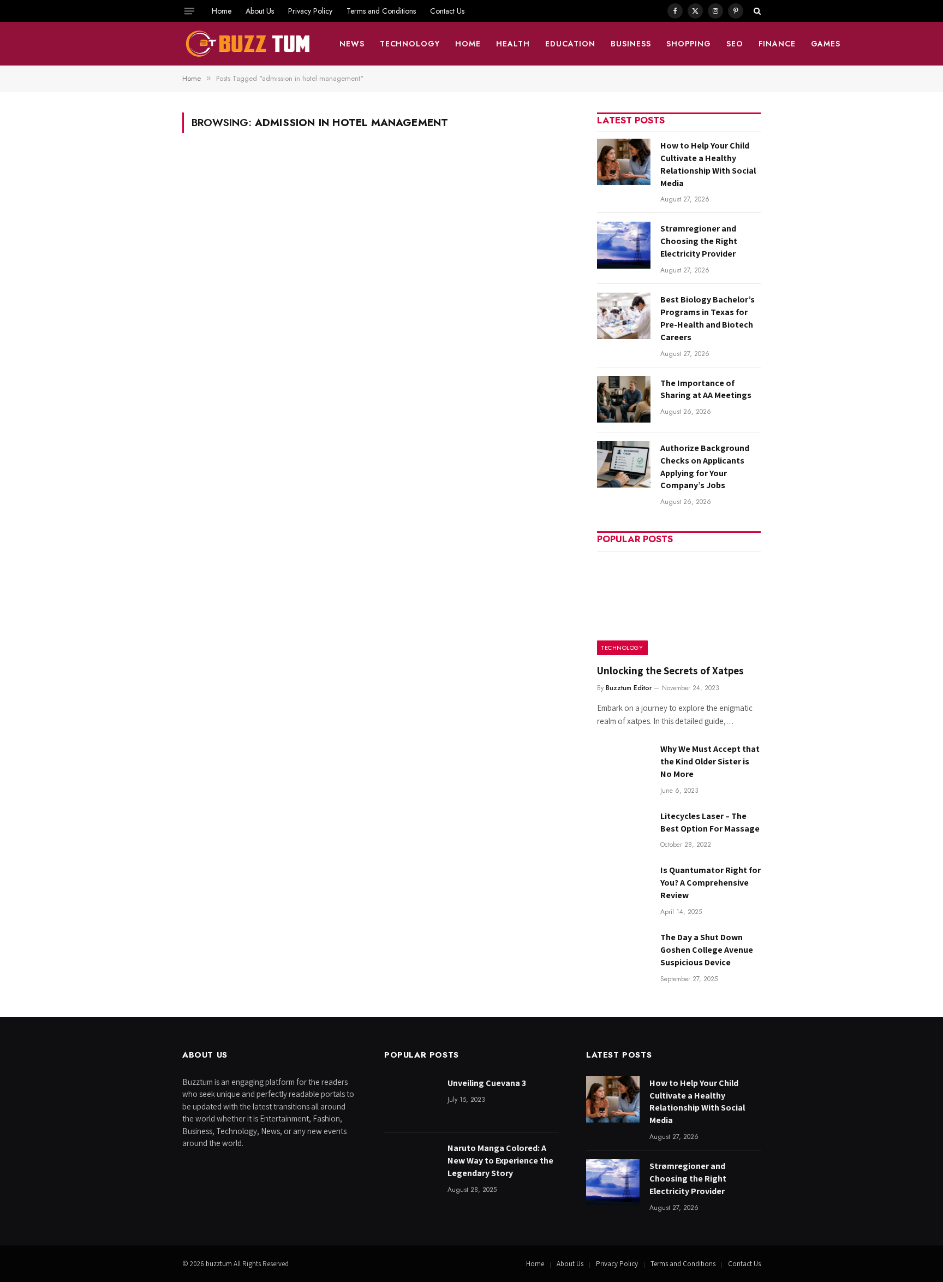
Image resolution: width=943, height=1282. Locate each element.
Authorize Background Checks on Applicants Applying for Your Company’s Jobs (704, 466)
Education (570, 43)
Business (631, 43)
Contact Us (447, 10)
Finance (777, 43)
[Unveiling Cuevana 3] (411, 1099)
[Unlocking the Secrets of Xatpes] (679, 607)
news (352, 43)
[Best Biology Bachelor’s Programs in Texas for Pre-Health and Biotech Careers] (623, 316)
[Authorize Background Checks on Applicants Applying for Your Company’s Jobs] (623, 464)
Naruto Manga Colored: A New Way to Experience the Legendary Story (500, 1160)
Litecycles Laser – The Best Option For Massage (710, 822)
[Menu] (189, 11)
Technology (410, 43)
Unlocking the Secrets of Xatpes (670, 670)
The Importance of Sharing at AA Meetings (705, 389)
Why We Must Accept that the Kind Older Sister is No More (710, 761)
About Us (260, 10)
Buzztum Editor (629, 688)
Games (826, 43)
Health (513, 43)
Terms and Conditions (381, 10)
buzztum (220, 1263)
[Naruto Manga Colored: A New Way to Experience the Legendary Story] (411, 1164)
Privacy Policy (310, 10)
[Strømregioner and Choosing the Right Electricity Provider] (623, 245)
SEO (734, 43)
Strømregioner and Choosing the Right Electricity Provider (698, 241)
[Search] (756, 11)
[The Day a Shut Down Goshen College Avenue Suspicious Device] (623, 953)
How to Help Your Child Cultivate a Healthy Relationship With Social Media (708, 164)
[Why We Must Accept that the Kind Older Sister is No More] (623, 765)
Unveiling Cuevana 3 (486, 1083)
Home (221, 10)
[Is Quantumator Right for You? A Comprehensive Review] (623, 886)
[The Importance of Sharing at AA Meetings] (623, 399)
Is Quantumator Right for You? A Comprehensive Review (710, 882)
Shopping (688, 43)
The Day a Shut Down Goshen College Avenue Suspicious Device (706, 949)
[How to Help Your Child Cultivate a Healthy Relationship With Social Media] (623, 162)
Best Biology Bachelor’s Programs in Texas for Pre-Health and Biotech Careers (707, 318)
